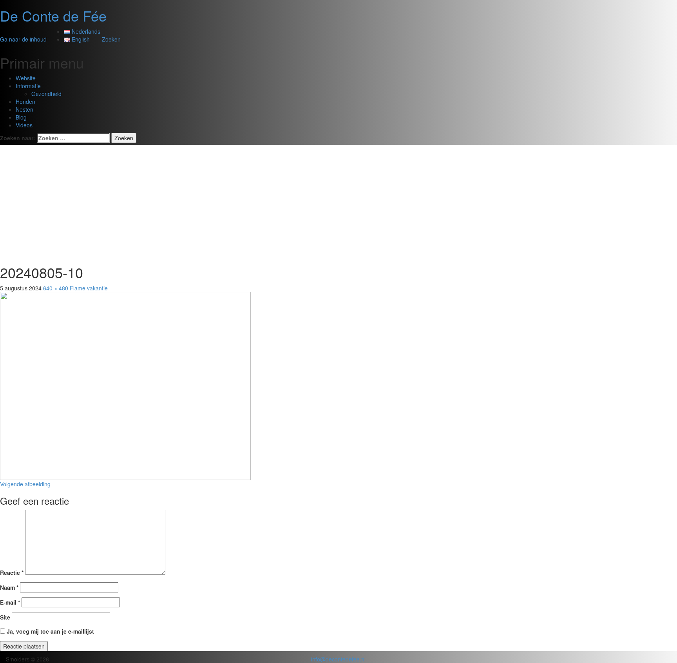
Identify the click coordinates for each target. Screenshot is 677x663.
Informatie (28, 86)
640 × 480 (55, 288)
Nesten (24, 109)
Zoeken (111, 39)
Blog (21, 117)
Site (5, 617)
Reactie (12, 572)
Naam (9, 587)
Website (26, 78)
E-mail (10, 602)
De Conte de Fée (53, 15)
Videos (24, 125)
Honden (25, 101)
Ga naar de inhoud (23, 39)
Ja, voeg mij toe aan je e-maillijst (49, 631)
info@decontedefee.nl (338, 659)
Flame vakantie (89, 288)
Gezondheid (46, 94)
